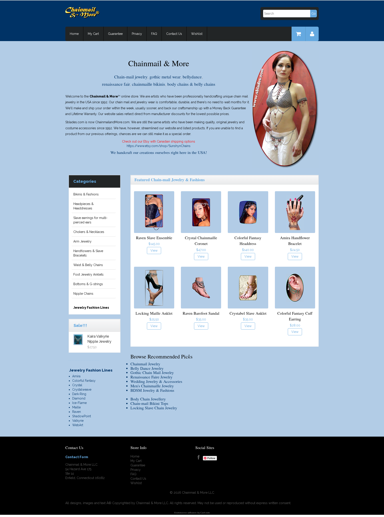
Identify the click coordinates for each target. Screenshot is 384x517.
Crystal (77, 385)
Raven (76, 412)
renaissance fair (116, 84)
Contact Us (174, 34)
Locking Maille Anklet (154, 313)
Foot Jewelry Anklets (88, 274)
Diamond (78, 398)
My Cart (93, 34)
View (154, 250)
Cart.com (205, 512)
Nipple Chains (83, 293)
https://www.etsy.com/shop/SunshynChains (158, 146)
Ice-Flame (79, 403)
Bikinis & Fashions (86, 194)
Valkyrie (78, 420)
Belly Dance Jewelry (147, 368)
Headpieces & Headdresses (83, 206)
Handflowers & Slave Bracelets (88, 253)
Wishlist (196, 34)
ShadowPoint (81, 416)
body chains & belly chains (191, 84)
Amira (76, 376)
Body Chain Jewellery (148, 399)
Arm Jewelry (82, 241)
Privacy (137, 34)
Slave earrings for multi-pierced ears (90, 220)
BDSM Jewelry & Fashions (152, 390)
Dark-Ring (79, 394)
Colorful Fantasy (84, 380)
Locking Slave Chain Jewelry (153, 407)
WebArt (77, 425)
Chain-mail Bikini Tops (149, 403)
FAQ (154, 34)
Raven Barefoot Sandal (201, 313)
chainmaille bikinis (148, 84)
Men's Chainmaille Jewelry (152, 385)
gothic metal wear (165, 77)
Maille (76, 407)
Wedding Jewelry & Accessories (156, 381)
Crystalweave (81, 389)
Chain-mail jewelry (130, 77)
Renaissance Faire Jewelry (151, 377)
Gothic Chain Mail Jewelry (152, 372)
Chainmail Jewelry (145, 363)
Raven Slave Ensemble (154, 237)
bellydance (192, 77)
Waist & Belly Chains (88, 265)
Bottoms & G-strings (88, 284)
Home (74, 34)
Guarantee (115, 34)
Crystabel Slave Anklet (248, 313)
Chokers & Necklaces (88, 232)
